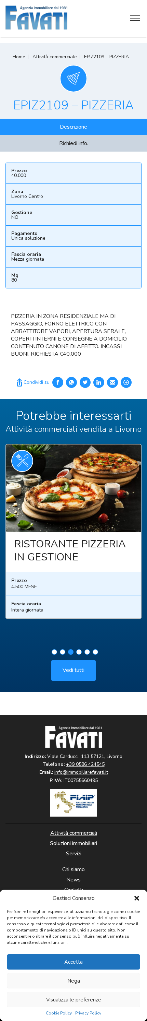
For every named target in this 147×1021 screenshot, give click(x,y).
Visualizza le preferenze (73, 999)
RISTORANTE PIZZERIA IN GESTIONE (70, 550)
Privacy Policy (88, 1013)
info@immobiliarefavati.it (81, 772)
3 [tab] (71, 652)
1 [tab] (54, 652)
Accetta (73, 962)
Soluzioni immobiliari (73, 843)
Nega (73, 980)
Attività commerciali (73, 833)
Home (19, 57)
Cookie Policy (59, 1013)
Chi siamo (73, 869)
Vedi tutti (73, 670)
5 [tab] (87, 652)
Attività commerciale (54, 57)
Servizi (73, 853)
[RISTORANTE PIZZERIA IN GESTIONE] (73, 488)
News (73, 879)
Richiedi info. (73, 143)
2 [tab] (62, 652)
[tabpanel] (73, 534)
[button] (136, 898)
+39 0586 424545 (85, 764)
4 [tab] (79, 652)
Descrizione (73, 127)
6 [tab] (95, 652)
